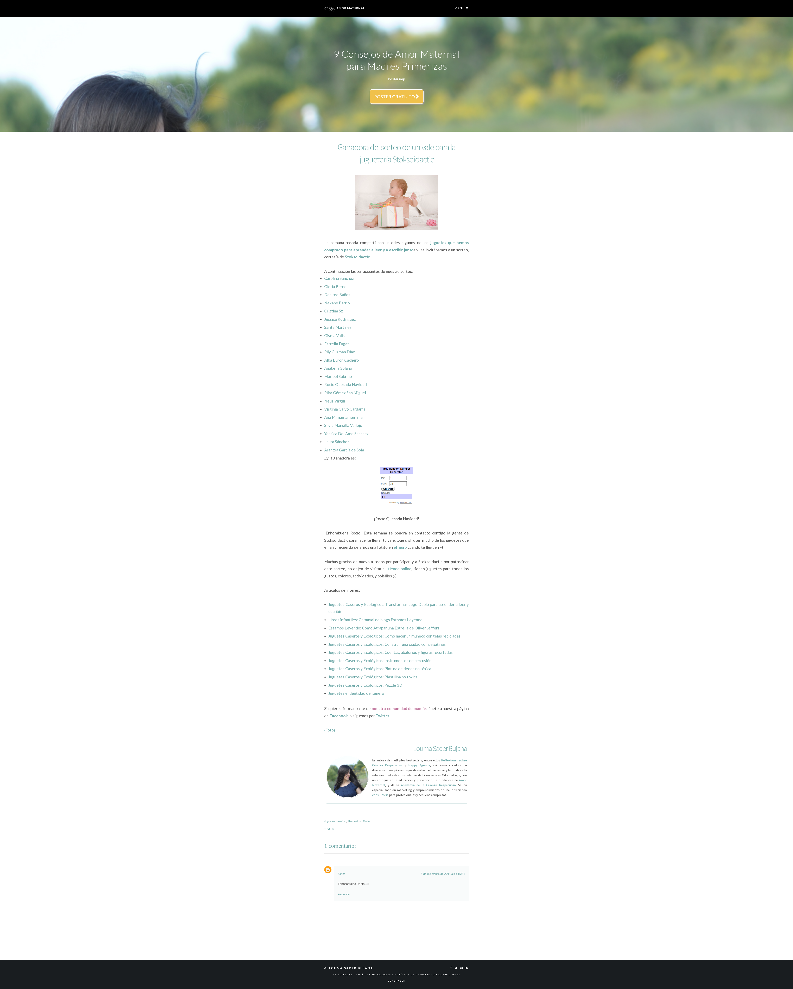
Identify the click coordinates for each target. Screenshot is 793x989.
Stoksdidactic (357, 255)
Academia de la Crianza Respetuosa (428, 784)
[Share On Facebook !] (326, 828)
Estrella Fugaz (336, 342)
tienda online (399, 567)
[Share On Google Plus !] (334, 828)
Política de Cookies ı (375, 973)
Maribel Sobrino (338, 375)
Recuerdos (354, 820)
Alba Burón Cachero (341, 359)
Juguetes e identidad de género (356, 692)
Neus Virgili (334, 400)
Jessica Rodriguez (340, 318)
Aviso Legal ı (344, 973)
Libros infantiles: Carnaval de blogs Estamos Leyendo (375, 618)
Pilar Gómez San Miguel (345, 391)
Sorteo (367, 820)
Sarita (341, 872)
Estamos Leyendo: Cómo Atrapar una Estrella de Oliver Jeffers (383, 627)
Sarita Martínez (337, 326)
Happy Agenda (419, 764)
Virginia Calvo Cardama (345, 408)
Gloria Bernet (336, 285)
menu (460, 8)
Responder (344, 893)
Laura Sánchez (336, 440)
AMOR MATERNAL (350, 8)
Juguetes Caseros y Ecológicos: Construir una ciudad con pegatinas (387, 643)
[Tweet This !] (330, 828)
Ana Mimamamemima (343, 416)
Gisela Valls (334, 334)
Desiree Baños (337, 293)
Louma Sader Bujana (351, 967)
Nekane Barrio (337, 301)
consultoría (380, 794)
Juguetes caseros (334, 820)
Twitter (382, 714)
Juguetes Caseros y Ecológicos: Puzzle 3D (365, 684)
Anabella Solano (338, 367)
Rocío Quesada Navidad (345, 383)
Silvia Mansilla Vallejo (343, 424)
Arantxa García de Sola (344, 448)
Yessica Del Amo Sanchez (346, 432)
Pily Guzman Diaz (339, 350)
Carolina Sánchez (339, 277)
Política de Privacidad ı (416, 973)
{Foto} (329, 729)
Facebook (339, 714)
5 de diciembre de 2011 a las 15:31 (443, 872)
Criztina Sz (333, 310)
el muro (400, 546)
